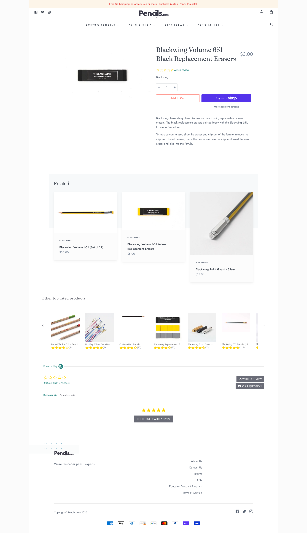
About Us (196, 461)
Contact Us (195, 467)
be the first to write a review (153, 418)
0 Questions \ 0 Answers (56, 382)
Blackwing (162, 77)
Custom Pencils (101, 24)
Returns (197, 474)
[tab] (49, 396)
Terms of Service (192, 493)
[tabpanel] (102, 74)
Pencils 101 (209, 24)
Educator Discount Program (185, 486)
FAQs (198, 480)
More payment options (226, 106)
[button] (43, 325)
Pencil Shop (141, 24)
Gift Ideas (175, 24)
